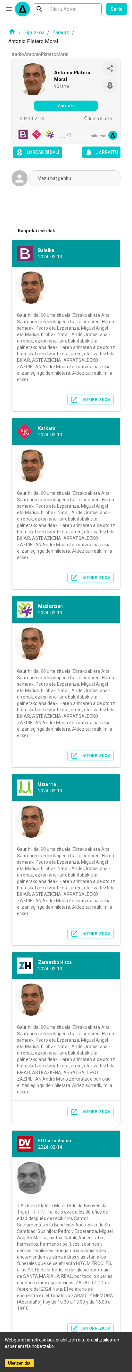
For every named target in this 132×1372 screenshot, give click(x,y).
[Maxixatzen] (48, 135)
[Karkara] (34, 135)
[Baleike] (21, 135)
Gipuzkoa (34, 33)
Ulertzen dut (19, 1363)
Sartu (117, 9)
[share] (110, 68)
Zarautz (61, 33)
